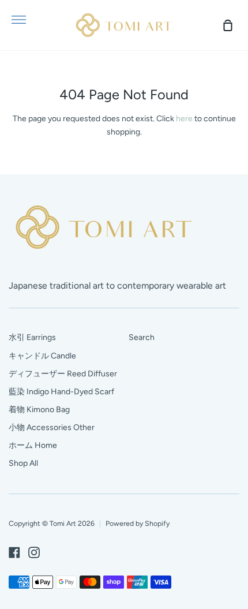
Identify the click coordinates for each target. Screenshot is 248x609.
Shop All (23, 463)
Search (142, 337)
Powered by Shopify (138, 523)
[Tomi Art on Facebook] (14, 552)
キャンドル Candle (42, 356)
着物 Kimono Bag (39, 409)
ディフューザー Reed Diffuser (63, 374)
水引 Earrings (32, 337)
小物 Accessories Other (52, 427)
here (184, 119)
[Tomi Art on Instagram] (34, 552)
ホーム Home (33, 445)
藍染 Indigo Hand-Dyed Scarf (61, 392)
